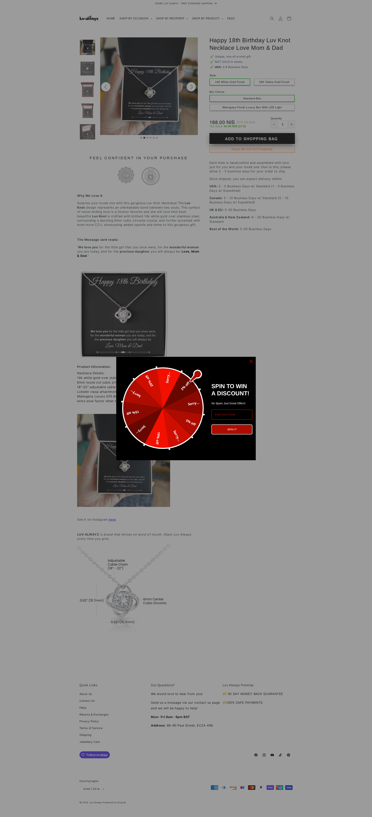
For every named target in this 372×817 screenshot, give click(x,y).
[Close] (251, 361)
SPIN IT (232, 429)
